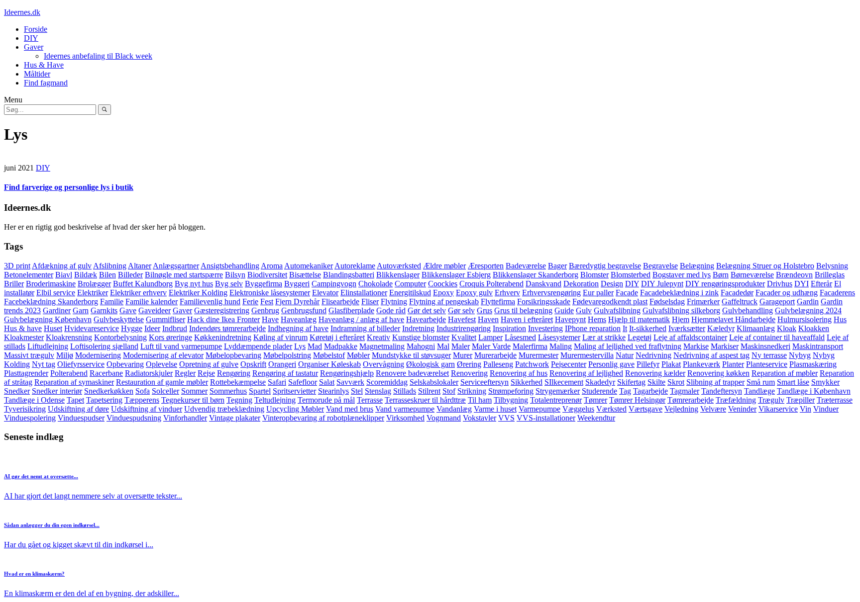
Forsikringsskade (543, 301)
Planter (733, 364)
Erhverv (507, 292)
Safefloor (302, 382)
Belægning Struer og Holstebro (765, 265)
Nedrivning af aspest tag (711, 355)
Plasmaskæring (813, 364)
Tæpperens (141, 400)
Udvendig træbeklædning (224, 409)
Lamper (490, 337)
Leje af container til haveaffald (777, 337)
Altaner (139, 265)
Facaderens (837, 292)
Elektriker (92, 292)
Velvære (713, 409)
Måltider (37, 74)
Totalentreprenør (556, 400)
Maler (460, 346)
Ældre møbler (444, 265)
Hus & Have (44, 65)
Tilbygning (511, 400)
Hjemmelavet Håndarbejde (733, 319)
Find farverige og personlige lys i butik (68, 187)
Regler (185, 373)
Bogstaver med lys (681, 274)
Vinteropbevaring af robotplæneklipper (323, 418)
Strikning (471, 391)
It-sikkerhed (647, 328)
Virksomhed (405, 418)
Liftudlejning (47, 346)
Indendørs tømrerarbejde (227, 328)
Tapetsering (104, 400)
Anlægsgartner (176, 265)
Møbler (358, 355)
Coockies (442, 283)
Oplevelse (161, 364)
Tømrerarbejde (690, 400)
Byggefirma (263, 283)
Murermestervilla (587, 355)
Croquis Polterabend (491, 283)
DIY (31, 38)
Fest (266, 301)
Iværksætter (686, 328)
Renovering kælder (655, 373)
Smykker (825, 382)
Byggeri (297, 283)
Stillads (404, 391)
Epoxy (443, 292)
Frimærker (703, 301)
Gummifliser (165, 319)
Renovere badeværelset (412, 373)
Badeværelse (526, 265)
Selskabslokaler (434, 382)
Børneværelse (752, 274)
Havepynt (570, 319)
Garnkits (104, 310)
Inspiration (509, 328)
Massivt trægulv (29, 355)
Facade (627, 292)
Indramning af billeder (365, 328)
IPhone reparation (593, 328)
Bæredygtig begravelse (605, 265)
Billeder (130, 274)
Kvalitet (463, 337)
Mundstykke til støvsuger (411, 355)
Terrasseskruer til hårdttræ (425, 400)
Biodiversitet (267, 274)
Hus (840, 319)
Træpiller (800, 400)
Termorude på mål (326, 400)
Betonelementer (28, 274)
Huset (53, 328)
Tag (625, 391)
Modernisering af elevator (163, 355)
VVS (506, 418)
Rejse (206, 373)
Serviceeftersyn (484, 382)
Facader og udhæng (786, 292)
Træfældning (736, 400)
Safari (277, 382)
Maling (560, 346)
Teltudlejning (275, 400)
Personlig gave (611, 364)
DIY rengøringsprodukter (725, 283)
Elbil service (55, 292)
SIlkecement (563, 382)
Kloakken (813, 328)
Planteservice (766, 364)
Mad (315, 346)
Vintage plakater (234, 418)
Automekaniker (308, 265)
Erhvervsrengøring (551, 292)
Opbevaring (125, 364)
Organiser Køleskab (329, 364)
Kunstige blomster (420, 337)
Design (612, 283)
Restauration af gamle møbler (162, 382)
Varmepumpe (539, 409)
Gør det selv (427, 310)
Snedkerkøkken (108, 391)
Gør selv (461, 310)
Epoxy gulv (474, 292)
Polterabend (69, 373)
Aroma (272, 265)
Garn (81, 310)
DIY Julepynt (662, 283)
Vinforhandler (185, 418)
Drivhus (779, 283)
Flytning (394, 301)
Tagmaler (684, 391)
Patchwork (532, 364)
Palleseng (498, 364)
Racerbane (106, 373)
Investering (545, 328)
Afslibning (109, 265)
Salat (326, 382)
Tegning (239, 400)
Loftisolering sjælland (104, 346)
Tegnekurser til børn (192, 400)
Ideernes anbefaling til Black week (98, 56)
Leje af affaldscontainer (690, 337)
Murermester (538, 355)
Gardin (808, 301)
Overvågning (383, 364)
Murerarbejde (495, 355)
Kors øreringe (170, 337)
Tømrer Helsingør (637, 400)
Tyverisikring (25, 409)
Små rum (761, 382)
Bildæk (85, 274)
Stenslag (378, 391)
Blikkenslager (398, 274)
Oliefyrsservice (81, 364)
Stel (357, 391)
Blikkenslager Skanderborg (535, 274)
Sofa (142, 391)
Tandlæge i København (814, 391)
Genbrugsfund (303, 310)
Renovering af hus (518, 373)
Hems (597, 319)
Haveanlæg (299, 319)
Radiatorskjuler (149, 373)
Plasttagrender (26, 373)
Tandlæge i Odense (34, 400)
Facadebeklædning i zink (679, 292)
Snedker (17, 391)
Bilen (107, 274)
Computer (410, 283)
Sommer (194, 391)
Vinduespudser (81, 418)
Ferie (250, 301)
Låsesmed (520, 337)
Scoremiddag (387, 382)
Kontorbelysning (120, 337)
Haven (488, 319)
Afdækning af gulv (62, 265)
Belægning (697, 265)
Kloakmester (24, 337)
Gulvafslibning (617, 310)
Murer (462, 355)
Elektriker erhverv (138, 292)
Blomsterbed (630, 274)
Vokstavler (479, 418)
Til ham (480, 400)
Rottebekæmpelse (238, 382)
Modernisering (98, 355)
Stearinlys (333, 391)
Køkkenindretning (222, 337)
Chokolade (375, 283)
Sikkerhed (526, 382)
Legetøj (639, 337)
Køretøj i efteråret (337, 337)
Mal (443, 346)
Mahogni (421, 346)
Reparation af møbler (785, 373)
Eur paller (598, 292)
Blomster (594, 274)
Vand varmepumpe (404, 409)
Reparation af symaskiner (74, 382)
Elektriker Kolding (198, 292)
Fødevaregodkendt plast (609, 301)
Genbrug (265, 310)
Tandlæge (759, 391)
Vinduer (826, 409)
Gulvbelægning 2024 (808, 310)
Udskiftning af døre (78, 409)
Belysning (832, 265)
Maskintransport (817, 346)
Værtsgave (645, 409)
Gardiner (57, 310)
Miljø (64, 355)
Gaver (33, 47)
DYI (801, 283)
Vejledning (681, 409)
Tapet (75, 400)
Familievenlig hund (210, 301)
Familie (111, 301)
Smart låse (793, 382)
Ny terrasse (769, 355)
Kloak (786, 328)
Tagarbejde (650, 391)
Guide (564, 310)
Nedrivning (653, 355)
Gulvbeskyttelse (119, 319)
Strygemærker (558, 391)
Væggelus (578, 409)
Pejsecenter (568, 364)
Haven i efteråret (527, 319)
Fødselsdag (667, 301)
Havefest (462, 319)
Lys (300, 346)
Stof (448, 391)
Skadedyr (600, 382)
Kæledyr (721, 328)
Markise (696, 346)
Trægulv (771, 400)
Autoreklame (354, 265)
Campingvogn (334, 283)
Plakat (671, 364)
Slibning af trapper (715, 382)
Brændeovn (794, 274)
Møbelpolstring (287, 355)
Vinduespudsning (134, 418)
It (625, 328)
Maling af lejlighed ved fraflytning (627, 346)
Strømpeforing (511, 391)
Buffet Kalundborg (143, 283)
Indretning (418, 328)
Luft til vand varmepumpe (181, 346)
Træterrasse (835, 400)
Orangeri (282, 364)
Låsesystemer (559, 337)
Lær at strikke (604, 337)
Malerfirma (530, 346)
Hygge (131, 328)
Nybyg (800, 355)
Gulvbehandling (747, 310)
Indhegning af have (298, 328)
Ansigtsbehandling (230, 265)
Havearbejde (426, 319)
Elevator (325, 292)
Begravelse (660, 265)
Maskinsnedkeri (765, 346)
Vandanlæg (454, 409)
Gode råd (391, 310)
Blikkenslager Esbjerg (456, 274)
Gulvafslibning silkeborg (681, 310)
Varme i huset (495, 409)
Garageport (777, 301)
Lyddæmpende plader (258, 346)
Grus (484, 310)
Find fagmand (46, 83)
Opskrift (253, 364)
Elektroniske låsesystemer (269, 292)
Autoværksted (399, 265)
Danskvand (543, 283)
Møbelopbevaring (233, 355)
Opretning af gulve (208, 364)
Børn (721, 274)
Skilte (656, 382)
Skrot (675, 382)
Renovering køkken (718, 373)
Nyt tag (43, 364)
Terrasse (370, 400)
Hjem (680, 319)
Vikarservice (778, 409)
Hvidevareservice (91, 328)
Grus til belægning (523, 310)
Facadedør (737, 292)
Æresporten (486, 265)
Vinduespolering (30, 418)
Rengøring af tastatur (285, 373)
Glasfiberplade (351, 310)
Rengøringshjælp (347, 373)
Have (270, 319)
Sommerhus (228, 391)
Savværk (350, 382)
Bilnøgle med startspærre (184, 274)
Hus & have (23, 328)
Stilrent (429, 391)
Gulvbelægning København (48, 319)
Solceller (165, 391)
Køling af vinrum (280, 337)
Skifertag (631, 382)
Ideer (152, 328)
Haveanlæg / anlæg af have (361, 319)
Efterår (821, 283)
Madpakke (340, 346)
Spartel (260, 391)
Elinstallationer (363, 292)
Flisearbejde (340, 301)
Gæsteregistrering (221, 310)
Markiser (725, 346)
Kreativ (378, 337)
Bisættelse (305, 274)
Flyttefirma (498, 301)
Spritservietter (294, 391)
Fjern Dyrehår (297, 301)
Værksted (611, 409)
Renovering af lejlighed (586, 373)
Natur (625, 355)
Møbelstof (329, 355)
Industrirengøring (463, 328)
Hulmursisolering (804, 319)
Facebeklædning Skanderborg (51, 301)
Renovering (469, 373)
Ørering (469, 364)
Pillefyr (648, 364)
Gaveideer (154, 310)
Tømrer (595, 400)
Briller (14, 283)
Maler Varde (491, 346)
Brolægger (94, 283)
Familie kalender (151, 301)
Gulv (584, 310)
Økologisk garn (430, 364)
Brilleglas (830, 274)
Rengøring (233, 373)
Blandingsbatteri (348, 274)
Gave (127, 310)
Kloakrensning (69, 337)
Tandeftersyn (721, 391)
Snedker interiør (57, 391)
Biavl (63, 274)
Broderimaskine (51, 283)
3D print (17, 265)
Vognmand (444, 418)
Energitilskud (410, 292)
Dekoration (581, 283)
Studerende (599, 391)
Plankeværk (701, 364)
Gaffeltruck (739, 301)
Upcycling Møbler (295, 409)
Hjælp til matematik (639, 319)
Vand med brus (349, 409)
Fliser (370, 301)
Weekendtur (596, 418)
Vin (805, 409)
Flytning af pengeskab (444, 301)
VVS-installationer (546, 418)
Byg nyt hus (194, 283)
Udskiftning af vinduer (146, 409)
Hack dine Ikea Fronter (223, 319)
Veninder (742, 409)
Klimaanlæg (756, 328)
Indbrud (174, 328)
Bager (557, 265)
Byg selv (229, 283)
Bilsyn (235, 274)
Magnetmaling (382, 346)
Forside (35, 29)
